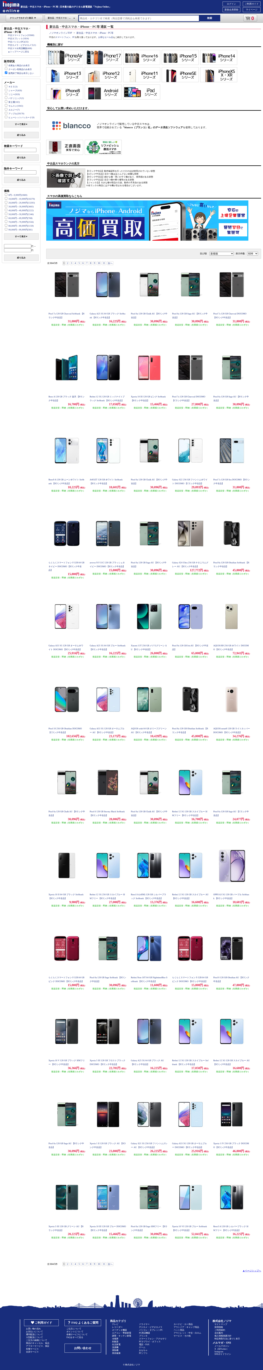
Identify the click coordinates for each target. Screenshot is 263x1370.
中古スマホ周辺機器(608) (20, 48)
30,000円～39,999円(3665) (21, 206)
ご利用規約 (219, 1330)
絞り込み (21, 135)
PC (73, 37)
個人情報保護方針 (222, 1336)
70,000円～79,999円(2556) (21, 222)
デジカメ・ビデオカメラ (150, 1327)
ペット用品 (179, 1330)
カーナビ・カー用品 (183, 1324)
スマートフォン (62, 37)
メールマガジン (221, 1346)
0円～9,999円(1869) (17, 195)
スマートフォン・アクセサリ (153, 1338)
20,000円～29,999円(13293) (21, 203)
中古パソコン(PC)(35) (18, 42)
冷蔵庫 (115, 1338)
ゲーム (142, 1347)
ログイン (231, 4)
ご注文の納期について (36, 1340)
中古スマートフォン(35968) (21, 35)
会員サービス (32, 1352)
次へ (110, 263)
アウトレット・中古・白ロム (187, 1333)
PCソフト (143, 1353)
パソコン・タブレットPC (151, 1330)
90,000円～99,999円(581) (20, 230)
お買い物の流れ (33, 1328)
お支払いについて (34, 1331)
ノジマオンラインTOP (60, 33)
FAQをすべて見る (74, 1337)
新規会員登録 (231, 9)
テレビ (115, 1324)
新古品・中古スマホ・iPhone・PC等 (94, 33)
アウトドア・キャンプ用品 (186, 1327)
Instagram (218, 1351)
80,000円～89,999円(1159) (21, 226)
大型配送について (34, 1337)
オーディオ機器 (119, 1330)
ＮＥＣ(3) (13, 86)
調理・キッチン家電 (121, 1336)
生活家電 (116, 1344)
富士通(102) (14, 102)
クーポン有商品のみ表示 (20, 69)
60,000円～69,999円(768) (20, 218)
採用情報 (218, 1327)
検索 (209, 18)
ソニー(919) (14, 94)
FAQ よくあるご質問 (84, 1322)
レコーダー (117, 1327)
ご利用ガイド (252, 4)
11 (104, 263)
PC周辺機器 (144, 1333)
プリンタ (143, 1336)
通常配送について (34, 1334)
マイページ (251, 9)
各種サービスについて (77, 1334)
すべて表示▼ (21, 124)
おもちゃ (143, 1350)
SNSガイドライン (222, 1354)
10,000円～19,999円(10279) (21, 199)
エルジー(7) (14, 110)
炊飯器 (115, 1341)
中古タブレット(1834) (18, 38)
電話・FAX (144, 1344)
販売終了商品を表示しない (21, 73)
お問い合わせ (82, 1348)
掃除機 (115, 1350)
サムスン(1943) (15, 106)
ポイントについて (74, 1331)
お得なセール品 (105, 37)
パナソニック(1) (16, 98)
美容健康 (116, 1353)
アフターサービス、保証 (37, 1346)
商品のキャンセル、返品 (37, 1343)
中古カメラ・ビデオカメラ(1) (22, 45)
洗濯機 (115, 1347)
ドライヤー (144, 1324)
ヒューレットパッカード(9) (21, 117)
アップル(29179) (16, 113)
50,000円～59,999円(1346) (21, 214)
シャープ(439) (15, 90)
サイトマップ (220, 1324)
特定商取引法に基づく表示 (227, 1338)
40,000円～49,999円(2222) (21, 210)
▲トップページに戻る (18, 51)
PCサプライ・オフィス (150, 1341)
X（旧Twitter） (221, 1349)
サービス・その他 (182, 1336)
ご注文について (73, 1328)
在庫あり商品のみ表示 (19, 65)
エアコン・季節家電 (121, 1333)
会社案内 (218, 1333)
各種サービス (32, 1349)
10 (99, 263)
